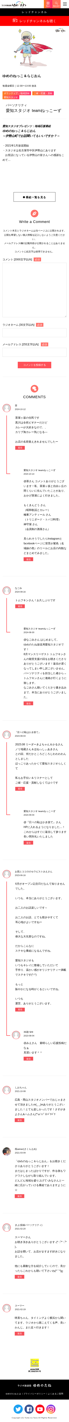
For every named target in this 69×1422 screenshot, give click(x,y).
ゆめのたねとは (13, 1394)
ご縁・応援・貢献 (43, 93)
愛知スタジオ (11, 97)
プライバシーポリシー (34, 1394)
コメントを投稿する (34, 364)
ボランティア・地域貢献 (17, 93)
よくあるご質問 (55, 1394)
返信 (20, 447)
